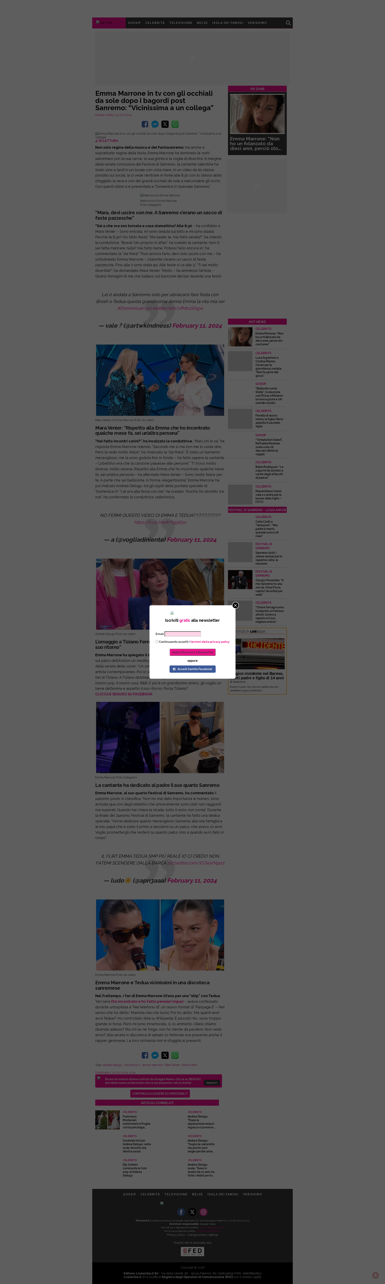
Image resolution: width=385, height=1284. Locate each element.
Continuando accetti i (194, 641)
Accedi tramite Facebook (194, 669)
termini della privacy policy (210, 641)
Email (160, 634)
